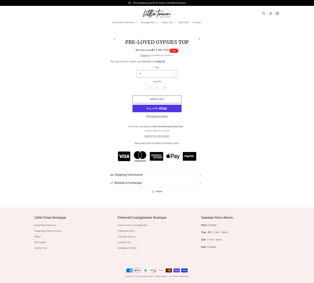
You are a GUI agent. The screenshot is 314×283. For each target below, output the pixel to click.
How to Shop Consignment (133, 225)
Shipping (145, 55)
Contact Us (40, 248)
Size (157, 67)
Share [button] (159, 191)
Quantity (157, 81)
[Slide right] (199, 39)
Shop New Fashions (45, 225)
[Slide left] (114, 39)
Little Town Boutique (142, 276)
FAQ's (37, 237)
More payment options (157, 116)
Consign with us (126, 237)
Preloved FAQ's (126, 231)
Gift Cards (40, 242)
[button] (124, 22)
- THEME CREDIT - (161, 276)
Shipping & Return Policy (48, 231)
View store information (157, 136)
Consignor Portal (127, 248)
